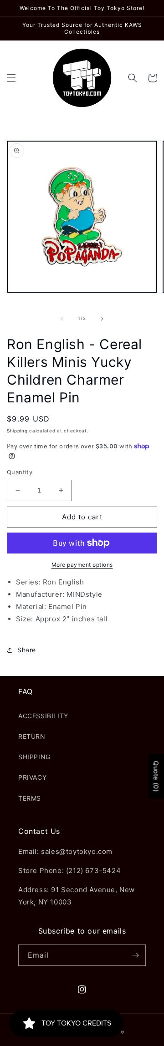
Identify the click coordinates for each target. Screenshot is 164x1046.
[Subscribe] (135, 955)
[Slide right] (102, 319)
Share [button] (26, 650)
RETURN (32, 736)
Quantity (19, 472)
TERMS (29, 798)
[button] (11, 78)
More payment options (82, 564)
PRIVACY (32, 777)
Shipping (17, 430)
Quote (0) (156, 776)
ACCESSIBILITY (43, 716)
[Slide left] (62, 319)
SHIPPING (34, 757)
